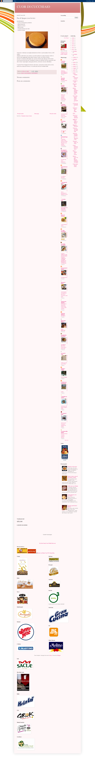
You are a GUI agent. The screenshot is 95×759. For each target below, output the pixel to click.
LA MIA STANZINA (63, 231)
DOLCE (22, 73)
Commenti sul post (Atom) (26, 116)
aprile (74, 70)
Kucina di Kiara (63, 283)
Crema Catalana (75, 74)
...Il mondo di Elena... (64, 183)
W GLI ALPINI (64, 377)
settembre (75, 59)
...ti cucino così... (63, 199)
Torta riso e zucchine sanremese (75, 116)
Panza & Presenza (63, 215)
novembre (75, 54)
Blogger (59, 655)
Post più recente (20, 113)
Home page (36, 113)
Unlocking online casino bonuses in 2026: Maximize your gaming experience (64, 142)
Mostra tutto (66, 440)
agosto (74, 62)
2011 (73, 49)
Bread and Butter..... (63, 321)
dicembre (75, 51)
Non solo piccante (63, 78)
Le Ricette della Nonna (63, 105)
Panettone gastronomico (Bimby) (72, 506)
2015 (73, 42)
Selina (63, 49)
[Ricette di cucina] (32, 553)
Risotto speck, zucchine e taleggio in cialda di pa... (75, 91)
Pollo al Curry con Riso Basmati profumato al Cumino (75, 159)
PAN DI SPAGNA (28, 73)
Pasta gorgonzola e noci (75, 78)
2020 (73, 38)
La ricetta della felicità (64, 432)
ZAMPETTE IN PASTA (63, 335)
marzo (74, 72)
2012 (73, 47)
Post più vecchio (53, 113)
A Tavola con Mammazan (63, 382)
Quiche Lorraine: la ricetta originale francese (64, 435)
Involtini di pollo (75, 81)
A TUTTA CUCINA (63, 62)
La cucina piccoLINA (63, 244)
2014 (73, 43)
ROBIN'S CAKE (63, 369)
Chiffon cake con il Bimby (73, 486)
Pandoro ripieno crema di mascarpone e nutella (73, 477)
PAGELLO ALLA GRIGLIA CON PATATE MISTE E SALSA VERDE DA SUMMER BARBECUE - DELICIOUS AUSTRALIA (64, 255)
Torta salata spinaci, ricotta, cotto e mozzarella (75, 98)
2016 (73, 40)
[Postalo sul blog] (33, 71)
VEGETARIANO (34, 73)
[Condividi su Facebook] (36, 71)
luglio (74, 64)
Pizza (74, 113)
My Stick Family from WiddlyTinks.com (47, 543)
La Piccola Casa (63, 122)
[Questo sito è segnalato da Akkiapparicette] (22, 553)
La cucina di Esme (63, 414)
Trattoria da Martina (63, 302)
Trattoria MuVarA (63, 314)
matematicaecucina (64, 167)
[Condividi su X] (34, 71)
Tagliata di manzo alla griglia (75, 109)
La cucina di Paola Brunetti (64, 150)
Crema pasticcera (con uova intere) (75, 147)
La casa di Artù (63, 353)
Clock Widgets (66, 37)
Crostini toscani (64, 80)
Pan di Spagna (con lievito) (75, 152)
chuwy (50, 655)
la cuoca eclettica (62, 86)
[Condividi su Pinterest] (37, 71)
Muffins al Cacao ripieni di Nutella (75, 121)
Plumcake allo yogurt (75, 85)
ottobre (74, 57)
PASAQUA (63, 315)
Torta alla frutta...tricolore (75, 142)
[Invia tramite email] (32, 71)
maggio (74, 68)
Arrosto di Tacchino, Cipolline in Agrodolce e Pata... (75, 136)
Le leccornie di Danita (64, 268)
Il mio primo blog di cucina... (75, 165)
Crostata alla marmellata (75, 105)
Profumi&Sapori (64, 137)
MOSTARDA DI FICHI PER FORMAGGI (64, 209)
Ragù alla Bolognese (75, 125)
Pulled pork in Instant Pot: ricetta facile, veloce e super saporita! (63, 306)
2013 (73, 45)
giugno (74, 66)
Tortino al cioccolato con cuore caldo (75, 129)
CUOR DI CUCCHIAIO (33, 6)
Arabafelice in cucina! (64, 397)
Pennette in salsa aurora (72, 466)
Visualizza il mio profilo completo (64, 53)
